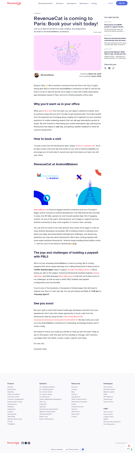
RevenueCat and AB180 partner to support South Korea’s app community (113, 26)
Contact (74, 417)
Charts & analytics (13, 394)
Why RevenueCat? (45, 3)
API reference (108, 397)
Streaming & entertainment (48, 409)
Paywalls (10, 387)
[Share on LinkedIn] (109, 68)
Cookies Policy (108, 417)
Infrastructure (12, 404)
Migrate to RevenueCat (47, 412)
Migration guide (108, 392)
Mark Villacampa (66, 276)
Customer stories (77, 407)
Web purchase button (14, 419)
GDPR (105, 419)
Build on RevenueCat (46, 419)
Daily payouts (11, 414)
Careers (74, 389)
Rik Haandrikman (47, 75)
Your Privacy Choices (72, 449)
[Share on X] (105, 68)
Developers (71, 3)
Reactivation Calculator (79, 402)
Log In (110, 3)
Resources (84, 3)
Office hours (75, 412)
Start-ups (42, 402)
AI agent (10, 412)
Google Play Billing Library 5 (79, 270)
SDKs (105, 394)
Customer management (15, 399)
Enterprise (43, 404)
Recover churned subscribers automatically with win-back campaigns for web (115, 39)
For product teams (45, 392)
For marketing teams (46, 389)
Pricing (94, 3)
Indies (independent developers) (50, 399)
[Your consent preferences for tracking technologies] (131, 449)
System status (108, 402)
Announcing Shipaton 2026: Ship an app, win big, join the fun (115, 53)
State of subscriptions (79, 399)
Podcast (74, 394)
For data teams (44, 397)
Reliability (10, 407)
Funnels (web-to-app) (14, 402)
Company (37, 13)
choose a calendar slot (85, 146)
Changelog (11, 424)
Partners (74, 409)
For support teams (45, 394)
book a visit (47, 111)
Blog (73, 392)
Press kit (74, 387)
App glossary (75, 397)
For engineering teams (47, 387)
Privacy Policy (108, 414)
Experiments (11, 389)
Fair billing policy (109, 424)
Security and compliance (111, 422)
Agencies (42, 407)
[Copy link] (113, 68)
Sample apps (107, 399)
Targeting (10, 392)
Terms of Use (108, 412)
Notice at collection (57, 449)
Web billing (11, 417)
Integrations (11, 409)
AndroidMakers (40, 210)
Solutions (59, 3)
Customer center (13, 397)
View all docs (108, 387)
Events (73, 404)
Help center (75, 414)
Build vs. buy (43, 417)
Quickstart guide (109, 389)
